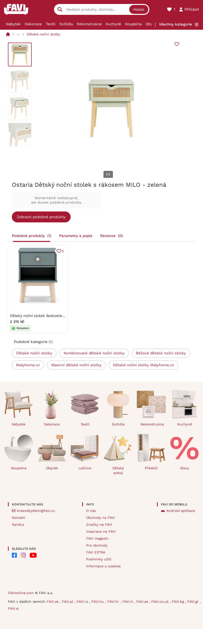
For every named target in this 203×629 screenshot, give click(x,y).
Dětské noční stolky (43, 34)
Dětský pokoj (118, 470)
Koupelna (133, 24)
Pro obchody (96, 545)
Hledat (138, 9)
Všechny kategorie (175, 24)
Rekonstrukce (89, 24)
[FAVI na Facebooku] (14, 555)
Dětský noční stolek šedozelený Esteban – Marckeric (56, 316)
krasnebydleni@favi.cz (36, 511)
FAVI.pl (68, 601)
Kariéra (18, 524)
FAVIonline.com (21, 593)
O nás (91, 511)
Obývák (152, 24)
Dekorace (33, 24)
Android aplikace (180, 511)
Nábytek (13, 24)
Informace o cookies (103, 566)
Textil (50, 24)
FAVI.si (13, 608)
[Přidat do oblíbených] (177, 44)
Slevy (184, 468)
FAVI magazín (97, 538)
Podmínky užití (98, 559)
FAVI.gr (193, 601)
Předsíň (151, 468)
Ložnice (84, 468)
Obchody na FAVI (100, 518)
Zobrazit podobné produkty (41, 217)
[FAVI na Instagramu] (23, 555)
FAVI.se (142, 601)
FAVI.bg (178, 601)
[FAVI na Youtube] (33, 555)
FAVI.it (128, 601)
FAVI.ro (82, 601)
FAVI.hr (113, 601)
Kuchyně (113, 24)
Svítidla (66, 24)
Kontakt (18, 518)
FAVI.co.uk (160, 601)
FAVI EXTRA (95, 552)
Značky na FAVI (99, 524)
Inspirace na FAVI (101, 531)
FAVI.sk (53, 601)
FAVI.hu (98, 601)
